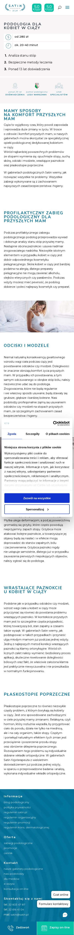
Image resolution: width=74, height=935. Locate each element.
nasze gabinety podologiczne (23, 868)
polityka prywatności (17, 807)
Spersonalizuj (35, 509)
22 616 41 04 (16, 909)
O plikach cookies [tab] (58, 433)
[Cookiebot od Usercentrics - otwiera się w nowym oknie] (53, 423)
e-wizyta (9, 883)
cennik (8, 853)
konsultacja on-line (16, 889)
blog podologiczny (16, 802)
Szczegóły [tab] (32, 433)
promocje (10, 848)
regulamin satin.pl (15, 812)
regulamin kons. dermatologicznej (26, 827)
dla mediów (11, 879)
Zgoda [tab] (12, 433)
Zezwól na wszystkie (37, 498)
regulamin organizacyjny (20, 817)
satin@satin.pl (20, 914)
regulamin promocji (17, 822)
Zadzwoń (22, 927)
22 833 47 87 (17, 904)
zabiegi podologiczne (18, 843)
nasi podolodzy (14, 873)
